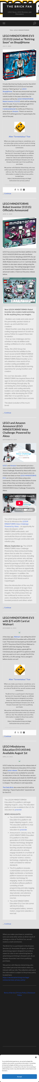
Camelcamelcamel (9, 109)
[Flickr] (24, 190)
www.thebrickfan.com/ (12, 185)
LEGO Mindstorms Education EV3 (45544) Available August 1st (16, 750)
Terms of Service (9, 993)
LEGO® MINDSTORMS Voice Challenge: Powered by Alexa (17, 524)
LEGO (5, 465)
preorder (18, 810)
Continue (7, 193)
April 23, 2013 (8, 756)
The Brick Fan (19, 6)
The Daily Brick (8, 787)
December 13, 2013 (9, 628)
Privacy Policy (21, 993)
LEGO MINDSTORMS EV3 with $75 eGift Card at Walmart (18, 621)
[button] (36, 1057)
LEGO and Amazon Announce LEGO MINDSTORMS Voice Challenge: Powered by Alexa (17, 429)
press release (12, 770)
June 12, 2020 (7, 214)
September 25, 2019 (10, 439)
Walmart (17, 637)
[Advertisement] (19, 1020)
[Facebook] (15, 190)
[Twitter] (18, 190)
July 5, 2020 (7, 46)
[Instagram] (21, 190)
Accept (19, 1077)
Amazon (15, 111)
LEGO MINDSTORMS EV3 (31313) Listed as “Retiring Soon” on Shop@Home (18, 39)
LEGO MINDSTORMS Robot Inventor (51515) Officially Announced (17, 207)
